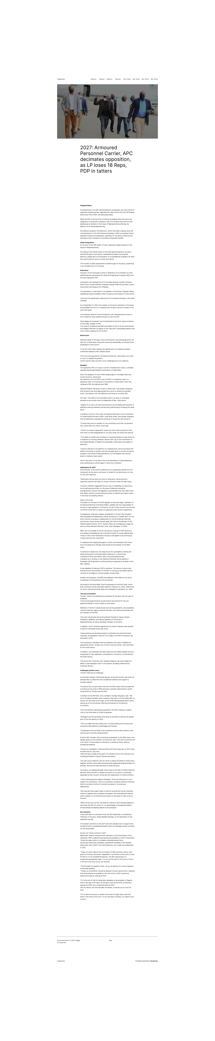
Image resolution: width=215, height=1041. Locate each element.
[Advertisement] (107, 12)
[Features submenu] (96, 79)
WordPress (154, 961)
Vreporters (61, 79)
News (78, 940)
